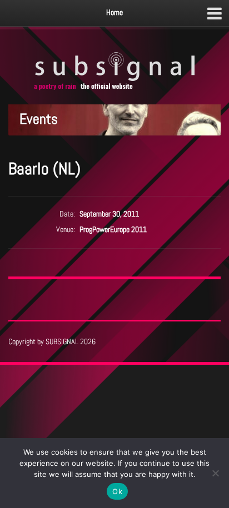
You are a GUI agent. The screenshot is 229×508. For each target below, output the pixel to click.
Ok (117, 491)
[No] (215, 473)
